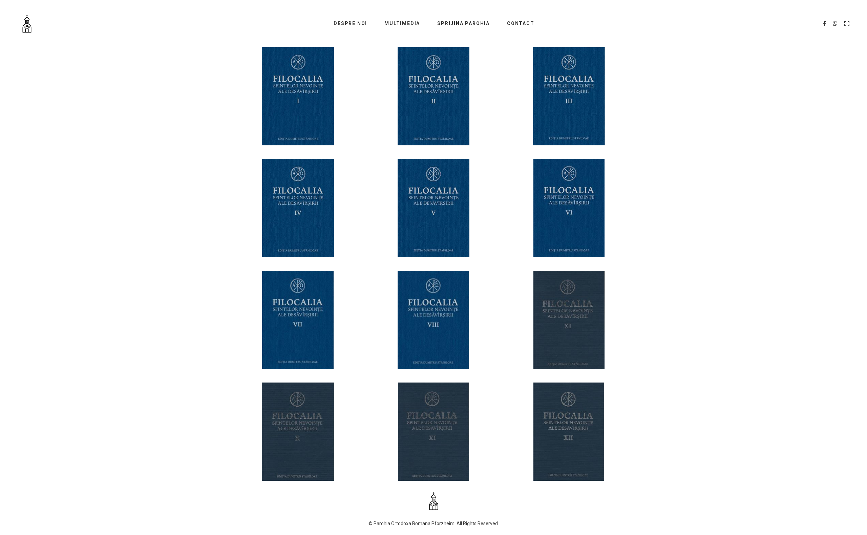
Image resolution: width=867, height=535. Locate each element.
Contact (520, 23)
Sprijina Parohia (463, 23)
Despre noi (350, 23)
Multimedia (402, 23)
